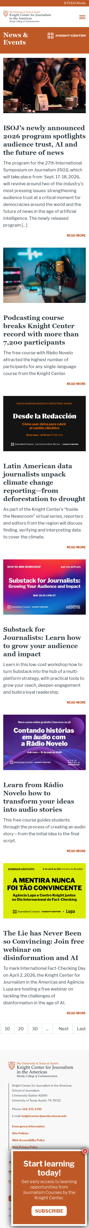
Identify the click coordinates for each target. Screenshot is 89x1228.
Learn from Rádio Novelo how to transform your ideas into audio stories (38, 797)
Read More (76, 235)
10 (7, 1028)
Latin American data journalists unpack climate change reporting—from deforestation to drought (44, 482)
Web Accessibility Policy (28, 1140)
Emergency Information (28, 1126)
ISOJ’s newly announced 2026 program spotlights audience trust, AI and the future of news (44, 140)
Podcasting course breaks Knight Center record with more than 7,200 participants (41, 330)
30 (35, 1028)
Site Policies (20, 1133)
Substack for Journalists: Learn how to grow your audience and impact (42, 642)
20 (21, 1028)
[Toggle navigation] (82, 16)
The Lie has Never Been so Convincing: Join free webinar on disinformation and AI (43, 945)
